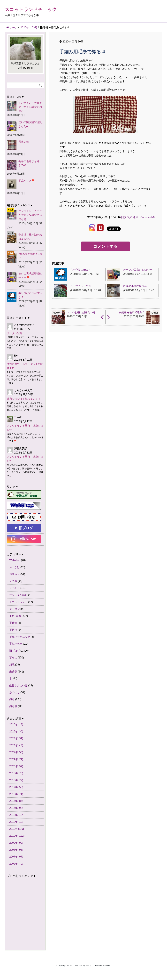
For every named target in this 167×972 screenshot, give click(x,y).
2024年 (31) (16, 738)
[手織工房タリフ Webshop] (24, 506)
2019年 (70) (16, 773)
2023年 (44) (16, 745)
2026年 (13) (16, 724)
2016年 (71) (16, 794)
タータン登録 (14, 333)
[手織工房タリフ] (24, 494)
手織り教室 (15, 643)
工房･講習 (15, 616)
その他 (13, 581)
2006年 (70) (16, 863)
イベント (14, 588)
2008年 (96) (16, 849)
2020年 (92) (16, 766)
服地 (12, 664)
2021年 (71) (16, 759)
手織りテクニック (19, 636)
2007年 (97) (16, 856)
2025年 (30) (16, 731)
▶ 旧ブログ (24, 528)
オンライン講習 (18, 595)
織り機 (13, 706)
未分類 (13, 671)
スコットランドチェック (31, 9)
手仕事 (13, 622)
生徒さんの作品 (18, 685)
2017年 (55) (16, 787)
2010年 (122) (16, 835)
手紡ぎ (13, 629)
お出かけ (14, 567)
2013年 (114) (16, 815)
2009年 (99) (16, 842)
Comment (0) (147, 217)
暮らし (13, 657)
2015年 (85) (16, 801)
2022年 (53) (16, 752)
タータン (14, 609)
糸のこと (14, 692)
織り (135, 217)
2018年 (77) (16, 780)
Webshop (14, 560)
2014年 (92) (16, 808)
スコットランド (18, 602)
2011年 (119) (16, 828)
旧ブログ (126, 217)
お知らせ (14, 574)
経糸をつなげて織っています (24, 398)
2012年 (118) (16, 821)
